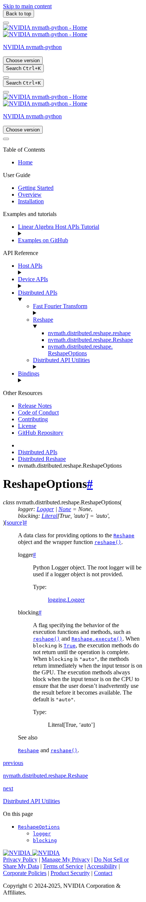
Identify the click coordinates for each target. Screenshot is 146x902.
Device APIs (33, 279)
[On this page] (6, 92)
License (27, 426)
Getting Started (36, 188)
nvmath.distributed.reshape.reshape (89, 333)
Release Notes (35, 406)
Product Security (70, 873)
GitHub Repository (40, 432)
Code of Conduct (38, 412)
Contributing (33, 419)
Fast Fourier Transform (60, 306)
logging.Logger (66, 599)
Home (25, 162)
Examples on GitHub (43, 240)
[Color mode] (6, 77)
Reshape (43, 319)
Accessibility (102, 866)
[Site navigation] (6, 23)
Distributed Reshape (42, 459)
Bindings (28, 373)
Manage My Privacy (66, 859)
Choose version (23, 60)
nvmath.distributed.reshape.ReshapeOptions (80, 349)
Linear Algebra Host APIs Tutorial (58, 227)
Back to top (18, 13)
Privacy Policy (20, 859)
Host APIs (30, 265)
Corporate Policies (24, 873)
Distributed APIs (37, 292)
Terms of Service (63, 866)
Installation (31, 201)
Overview (30, 194)
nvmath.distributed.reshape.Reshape (90, 340)
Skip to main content (27, 6)
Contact (103, 873)
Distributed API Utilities (61, 360)
